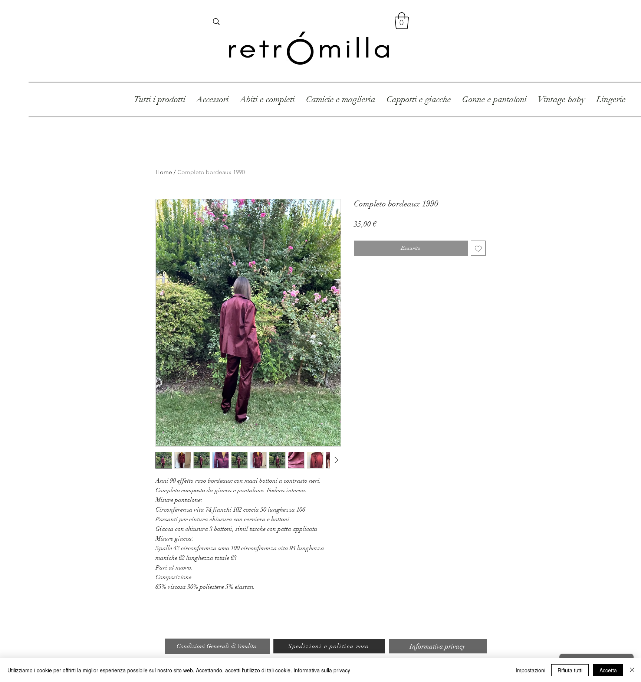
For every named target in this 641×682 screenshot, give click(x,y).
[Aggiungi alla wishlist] (478, 248)
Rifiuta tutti (570, 670)
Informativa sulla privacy (321, 670)
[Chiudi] (632, 670)
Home (163, 172)
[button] (402, 20)
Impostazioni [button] (530, 670)
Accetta (608, 670)
